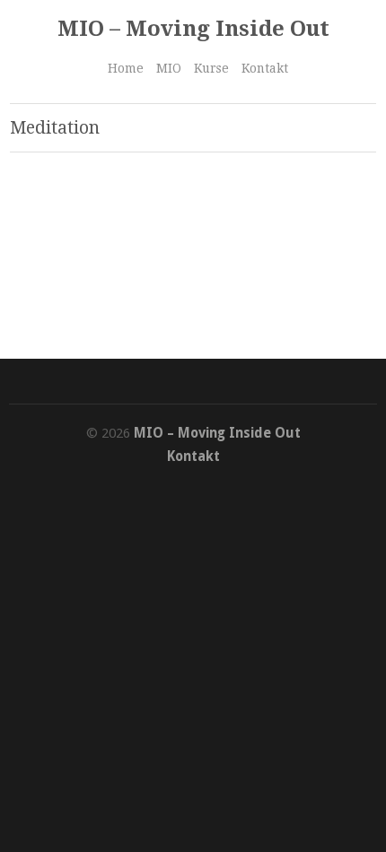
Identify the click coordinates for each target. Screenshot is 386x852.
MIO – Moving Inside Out (193, 28)
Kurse (211, 68)
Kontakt (264, 68)
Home (126, 68)
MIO (168, 68)
